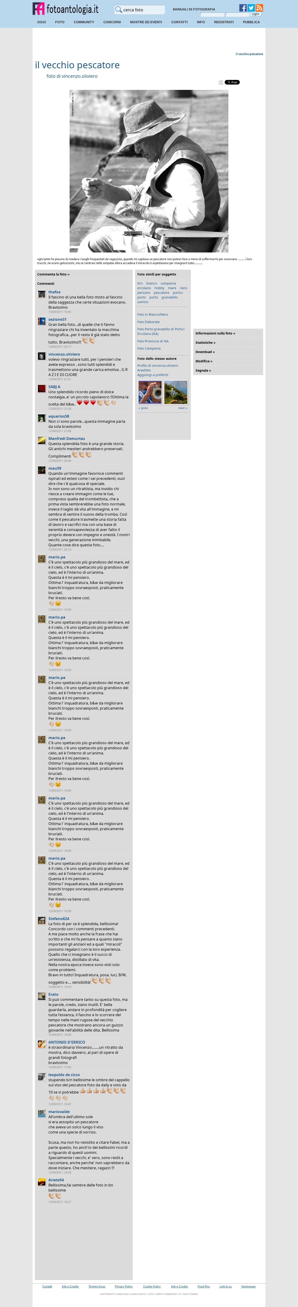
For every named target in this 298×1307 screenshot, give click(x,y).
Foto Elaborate (148, 322)
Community (84, 22)
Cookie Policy (152, 1286)
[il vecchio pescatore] (149, 251)
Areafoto (144, 370)
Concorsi (112, 22)
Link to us (226, 1286)
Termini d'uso (96, 1286)
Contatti (179, 22)
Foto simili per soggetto (156, 274)
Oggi (41, 22)
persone (143, 292)
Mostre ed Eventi (146, 22)
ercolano (144, 288)
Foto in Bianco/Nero (152, 314)
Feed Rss (204, 1286)
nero (183, 288)
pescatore (161, 292)
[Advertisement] (149, 40)
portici (178, 292)
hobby (159, 288)
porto (141, 297)
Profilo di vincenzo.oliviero (157, 365)
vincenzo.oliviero (80, 76)
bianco (151, 283)
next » (182, 408)
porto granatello (163, 297)
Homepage (248, 1286)
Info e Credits (70, 1286)
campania (168, 283)
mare (172, 288)
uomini (142, 302)
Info (201, 22)
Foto (59, 22)
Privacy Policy (124, 1286)
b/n (140, 283)
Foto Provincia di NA (153, 341)
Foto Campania (149, 348)
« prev (143, 408)
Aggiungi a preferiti (152, 375)
